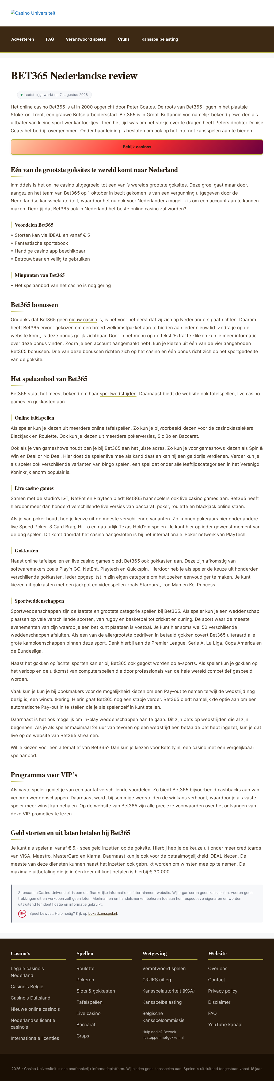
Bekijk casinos (137, 146)
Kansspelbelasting (160, 39)
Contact (216, 979)
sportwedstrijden (118, 393)
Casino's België (27, 986)
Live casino (89, 1013)
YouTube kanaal (225, 1024)
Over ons (217, 968)
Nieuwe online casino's (35, 1009)
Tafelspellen (89, 1002)
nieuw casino (83, 319)
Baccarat (86, 1024)
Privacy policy (222, 991)
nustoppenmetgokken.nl (163, 1037)
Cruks (124, 39)
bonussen (38, 351)
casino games (203, 498)
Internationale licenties (35, 1038)
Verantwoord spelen (86, 39)
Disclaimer (219, 1002)
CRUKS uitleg (156, 979)
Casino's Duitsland (31, 998)
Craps (83, 1036)
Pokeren (85, 979)
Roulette (85, 968)
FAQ (50, 39)
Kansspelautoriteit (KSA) (168, 991)
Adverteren (22, 39)
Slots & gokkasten (96, 991)
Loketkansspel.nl (102, 913)
